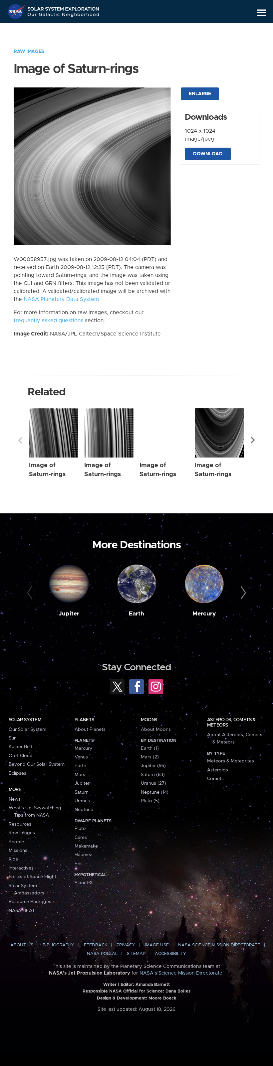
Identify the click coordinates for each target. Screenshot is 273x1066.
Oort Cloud (21, 755)
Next (253, 440)
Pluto (80, 828)
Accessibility (170, 954)
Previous (20, 440)
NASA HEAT (22, 910)
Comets (215, 778)
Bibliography (58, 945)
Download (208, 154)
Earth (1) (150, 748)
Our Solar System (27, 729)
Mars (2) (150, 757)
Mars (80, 774)
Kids (13, 859)
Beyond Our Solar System (37, 764)
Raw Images (29, 51)
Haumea (84, 855)
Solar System (25, 720)
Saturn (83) (153, 774)
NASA (17, 11)
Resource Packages (30, 901)
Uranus (82, 801)
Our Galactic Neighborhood (63, 16)
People (16, 842)
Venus (81, 757)
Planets (84, 720)
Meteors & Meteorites (230, 761)
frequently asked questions (48, 320)
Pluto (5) (150, 801)
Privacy (126, 945)
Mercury (204, 614)
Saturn (82, 792)
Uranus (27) (153, 783)
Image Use (157, 945)
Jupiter (69, 614)
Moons (149, 720)
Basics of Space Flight (32, 876)
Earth (136, 614)
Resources (20, 824)
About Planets (90, 729)
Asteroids (217, 770)
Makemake (86, 846)
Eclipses (17, 773)
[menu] (261, 12)
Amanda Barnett (153, 985)
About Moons (156, 729)
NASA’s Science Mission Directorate (180, 973)
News (15, 799)
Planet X (84, 882)
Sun (13, 738)
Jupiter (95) (153, 765)
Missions (18, 850)
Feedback (95, 945)
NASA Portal (102, 954)
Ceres (81, 837)
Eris (79, 864)
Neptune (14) (154, 792)
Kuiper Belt (20, 746)
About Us (21, 945)
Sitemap (136, 954)
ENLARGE (200, 93)
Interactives (21, 868)
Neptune (84, 809)
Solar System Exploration (63, 7)
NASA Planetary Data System (61, 299)
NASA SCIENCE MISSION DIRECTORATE (219, 945)
